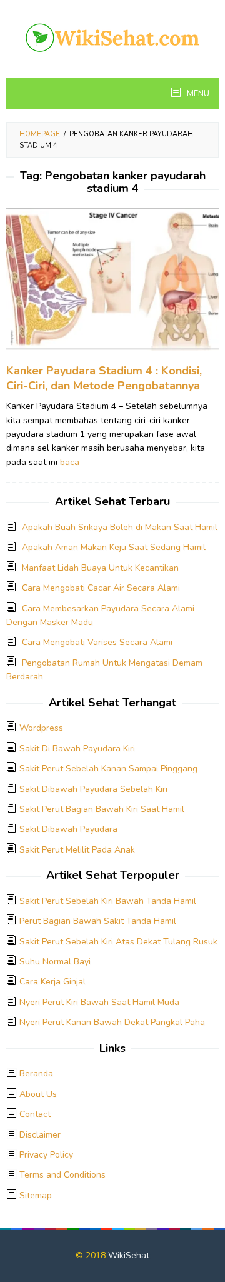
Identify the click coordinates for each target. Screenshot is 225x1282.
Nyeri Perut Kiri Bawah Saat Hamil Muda (99, 1002)
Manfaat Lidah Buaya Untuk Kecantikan (100, 568)
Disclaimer (40, 1135)
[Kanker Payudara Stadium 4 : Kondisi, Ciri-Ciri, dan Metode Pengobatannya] (112, 285)
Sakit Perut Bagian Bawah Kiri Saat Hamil (101, 809)
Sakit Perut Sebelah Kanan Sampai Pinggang (108, 768)
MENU (197, 93)
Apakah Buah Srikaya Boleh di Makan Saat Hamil (120, 527)
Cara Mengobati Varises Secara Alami (97, 642)
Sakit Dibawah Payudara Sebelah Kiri (93, 789)
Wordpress (41, 728)
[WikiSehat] (112, 37)
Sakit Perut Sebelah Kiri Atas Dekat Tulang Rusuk (118, 942)
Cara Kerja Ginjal (52, 982)
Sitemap (35, 1195)
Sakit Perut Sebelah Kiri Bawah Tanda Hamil (107, 901)
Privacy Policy (46, 1155)
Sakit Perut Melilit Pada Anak (77, 850)
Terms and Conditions (62, 1175)
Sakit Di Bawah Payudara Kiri (77, 748)
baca (69, 462)
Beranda (36, 1073)
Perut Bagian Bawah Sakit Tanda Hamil (97, 921)
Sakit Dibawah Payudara (68, 829)
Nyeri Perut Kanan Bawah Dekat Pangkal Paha (112, 1022)
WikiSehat (128, 1255)
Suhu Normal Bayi (55, 962)
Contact (35, 1114)
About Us (38, 1094)
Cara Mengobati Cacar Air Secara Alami (101, 588)
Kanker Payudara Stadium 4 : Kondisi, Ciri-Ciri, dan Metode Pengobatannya (104, 378)
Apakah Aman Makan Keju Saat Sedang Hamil (114, 547)
